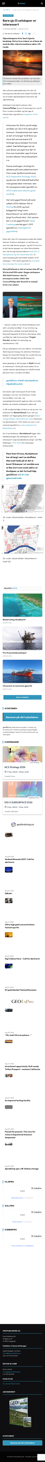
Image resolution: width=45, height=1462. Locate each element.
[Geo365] (22, 3)
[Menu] (3, 3)
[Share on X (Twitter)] (26, 33)
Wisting (9, 207)
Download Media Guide (11, 1384)
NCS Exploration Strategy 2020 (21, 176)
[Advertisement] (19, 1284)
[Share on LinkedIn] (29, 33)
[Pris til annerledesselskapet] (22, 638)
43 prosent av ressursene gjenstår (17, 686)
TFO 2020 (17, 443)
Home (14, 10)
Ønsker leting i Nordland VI (14, 620)
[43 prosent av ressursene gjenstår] (22, 671)
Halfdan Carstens (10, 29)
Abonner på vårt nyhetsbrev (22, 717)
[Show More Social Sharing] (33, 33)
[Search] (42, 3)
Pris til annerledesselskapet (15, 653)
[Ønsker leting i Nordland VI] (22, 605)
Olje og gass (8, 15)
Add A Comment (22, 697)
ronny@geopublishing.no (12, 1372)
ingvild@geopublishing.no (12, 1353)
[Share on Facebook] (22, 33)
